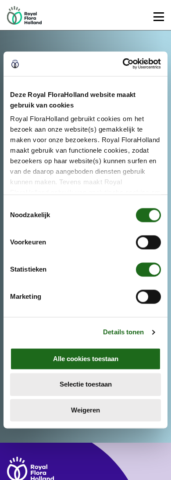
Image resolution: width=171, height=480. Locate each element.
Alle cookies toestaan (85, 358)
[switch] (148, 242)
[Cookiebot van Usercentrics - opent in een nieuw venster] (123, 63)
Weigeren (85, 410)
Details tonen (123, 332)
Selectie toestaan (86, 384)
